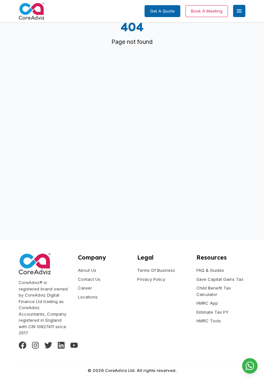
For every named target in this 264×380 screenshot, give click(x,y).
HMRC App (207, 303)
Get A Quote (162, 11)
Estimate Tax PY (212, 312)
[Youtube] (74, 345)
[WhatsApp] (250, 366)
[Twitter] (48, 345)
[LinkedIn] (61, 345)
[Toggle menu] (239, 11)
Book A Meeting (206, 11)
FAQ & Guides (210, 270)
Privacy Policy (151, 279)
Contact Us (89, 279)
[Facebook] (22, 345)
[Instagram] (35, 345)
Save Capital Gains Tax (219, 279)
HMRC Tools (208, 320)
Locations (88, 296)
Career (85, 287)
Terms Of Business (156, 270)
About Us (87, 270)
